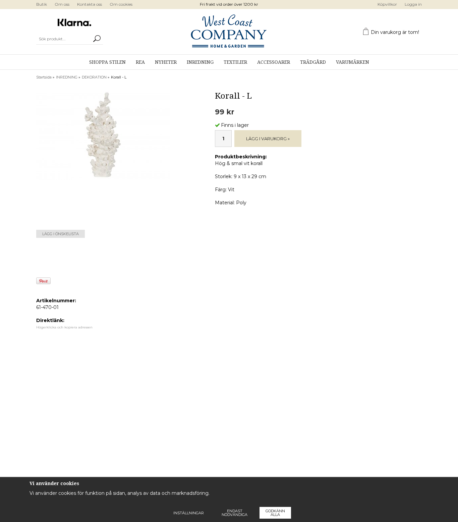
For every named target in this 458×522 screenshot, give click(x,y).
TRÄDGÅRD (313, 62)
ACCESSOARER (273, 62)
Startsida (44, 77)
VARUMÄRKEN (352, 62)
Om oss (62, 4)
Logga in (413, 4)
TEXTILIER (235, 62)
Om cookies (121, 4)
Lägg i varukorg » (268, 138)
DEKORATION (94, 77)
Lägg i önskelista (60, 233)
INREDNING (200, 62)
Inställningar (188, 513)
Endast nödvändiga (234, 513)
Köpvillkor (387, 4)
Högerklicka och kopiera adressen (64, 327)
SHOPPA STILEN (107, 62)
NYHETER (166, 62)
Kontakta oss (89, 4)
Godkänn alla (275, 513)
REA (140, 62)
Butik (41, 4)
